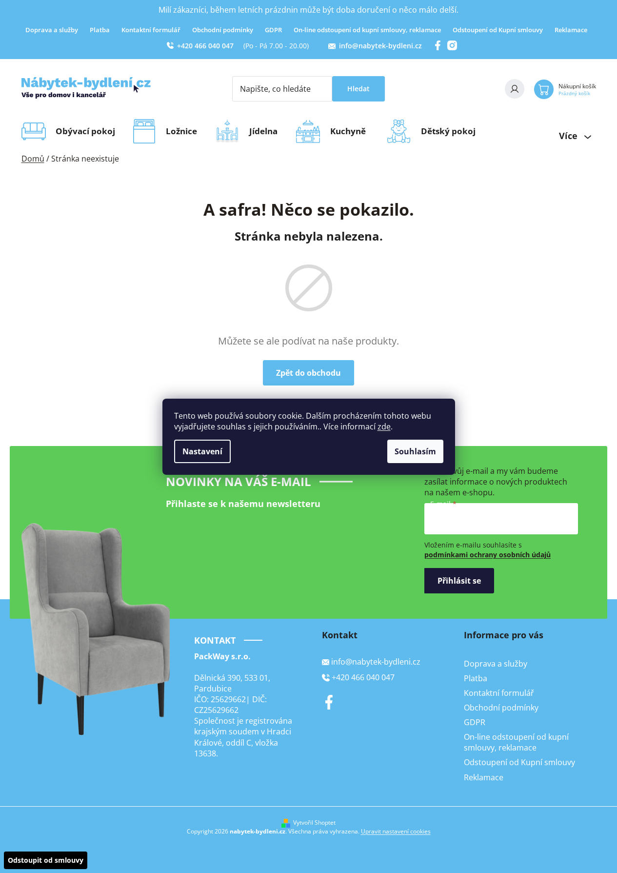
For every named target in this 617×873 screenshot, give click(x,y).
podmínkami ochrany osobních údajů (487, 554)
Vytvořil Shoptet (314, 823)
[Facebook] (329, 702)
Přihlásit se (459, 580)
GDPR (273, 29)
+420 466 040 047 (205, 45)
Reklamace (571, 29)
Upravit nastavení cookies (396, 831)
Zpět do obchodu (308, 372)
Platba (100, 29)
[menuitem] (88, 131)
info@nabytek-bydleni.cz (380, 45)
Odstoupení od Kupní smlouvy (498, 29)
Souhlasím (415, 451)
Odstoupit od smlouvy (45, 860)
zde (384, 426)
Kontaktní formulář (150, 29)
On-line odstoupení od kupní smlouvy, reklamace (367, 29)
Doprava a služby (51, 29)
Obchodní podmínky (222, 29)
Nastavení (202, 451)
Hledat (358, 88)
